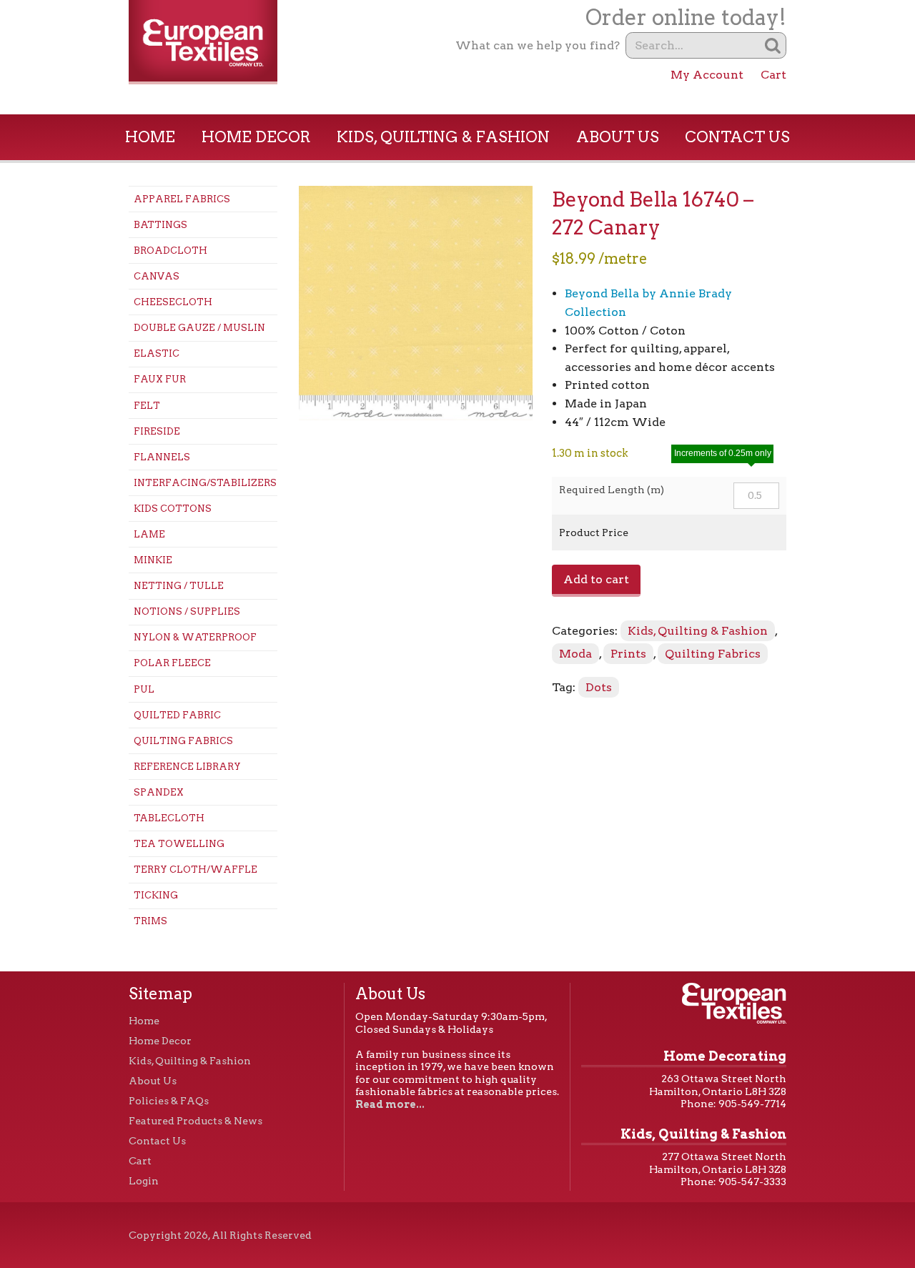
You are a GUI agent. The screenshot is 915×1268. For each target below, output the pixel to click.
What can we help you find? (537, 45)
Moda (575, 653)
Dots (598, 687)
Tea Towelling (179, 843)
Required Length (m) (611, 489)
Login (144, 1181)
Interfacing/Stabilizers (205, 482)
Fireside (157, 431)
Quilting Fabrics (183, 740)
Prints (628, 653)
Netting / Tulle (179, 585)
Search (773, 45)
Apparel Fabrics (182, 199)
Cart (773, 74)
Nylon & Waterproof (195, 637)
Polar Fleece (172, 663)
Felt (147, 405)
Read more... (390, 1104)
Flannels (162, 457)
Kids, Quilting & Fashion (443, 137)
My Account (707, 74)
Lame (149, 534)
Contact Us (737, 137)
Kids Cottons (173, 508)
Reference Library (187, 766)
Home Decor (256, 137)
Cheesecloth (173, 302)
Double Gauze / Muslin (199, 327)
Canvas (156, 276)
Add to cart (596, 579)
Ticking (156, 895)
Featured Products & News (195, 1120)
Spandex (159, 792)
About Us (617, 137)
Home (150, 137)
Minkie (153, 560)
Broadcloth (170, 250)
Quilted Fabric (177, 715)
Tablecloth (169, 818)
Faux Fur (160, 379)
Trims (150, 921)
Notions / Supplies (187, 611)
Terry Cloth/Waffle (195, 869)
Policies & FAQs (169, 1100)
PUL (144, 689)
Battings (160, 224)
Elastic (156, 353)
